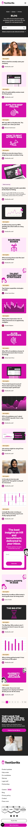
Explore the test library (14, 730)
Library (13, 11)
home (7, 11)
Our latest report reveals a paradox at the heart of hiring (14, 188)
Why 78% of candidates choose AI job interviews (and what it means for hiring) (13, 352)
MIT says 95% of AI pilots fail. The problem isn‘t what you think (12, 123)
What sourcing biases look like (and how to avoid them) (13, 258)
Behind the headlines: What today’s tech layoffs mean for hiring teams (13, 595)
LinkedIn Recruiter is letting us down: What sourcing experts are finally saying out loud (12, 513)
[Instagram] (14, 816)
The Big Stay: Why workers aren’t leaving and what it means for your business (13, 626)
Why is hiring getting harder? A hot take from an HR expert (13, 658)
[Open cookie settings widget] (2, 825)
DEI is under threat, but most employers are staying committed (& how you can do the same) (12, 689)
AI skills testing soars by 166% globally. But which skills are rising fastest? (12, 226)
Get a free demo (14, 825)
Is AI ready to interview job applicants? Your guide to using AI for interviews (12, 480)
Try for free (14, 820)
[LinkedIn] (17, 816)
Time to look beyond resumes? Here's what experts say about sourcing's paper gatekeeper (11, 385)
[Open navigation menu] (25, 3)
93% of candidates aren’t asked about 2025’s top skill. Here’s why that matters (12, 418)
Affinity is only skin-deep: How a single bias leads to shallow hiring (12, 154)
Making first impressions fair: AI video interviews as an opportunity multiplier (13, 320)
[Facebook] (11, 816)
